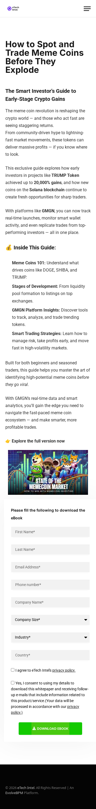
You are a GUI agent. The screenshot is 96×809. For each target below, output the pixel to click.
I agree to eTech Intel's (45, 670)
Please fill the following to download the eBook (48, 514)
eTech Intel (25, 787)
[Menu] (87, 9)
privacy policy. (63, 670)
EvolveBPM (14, 792)
